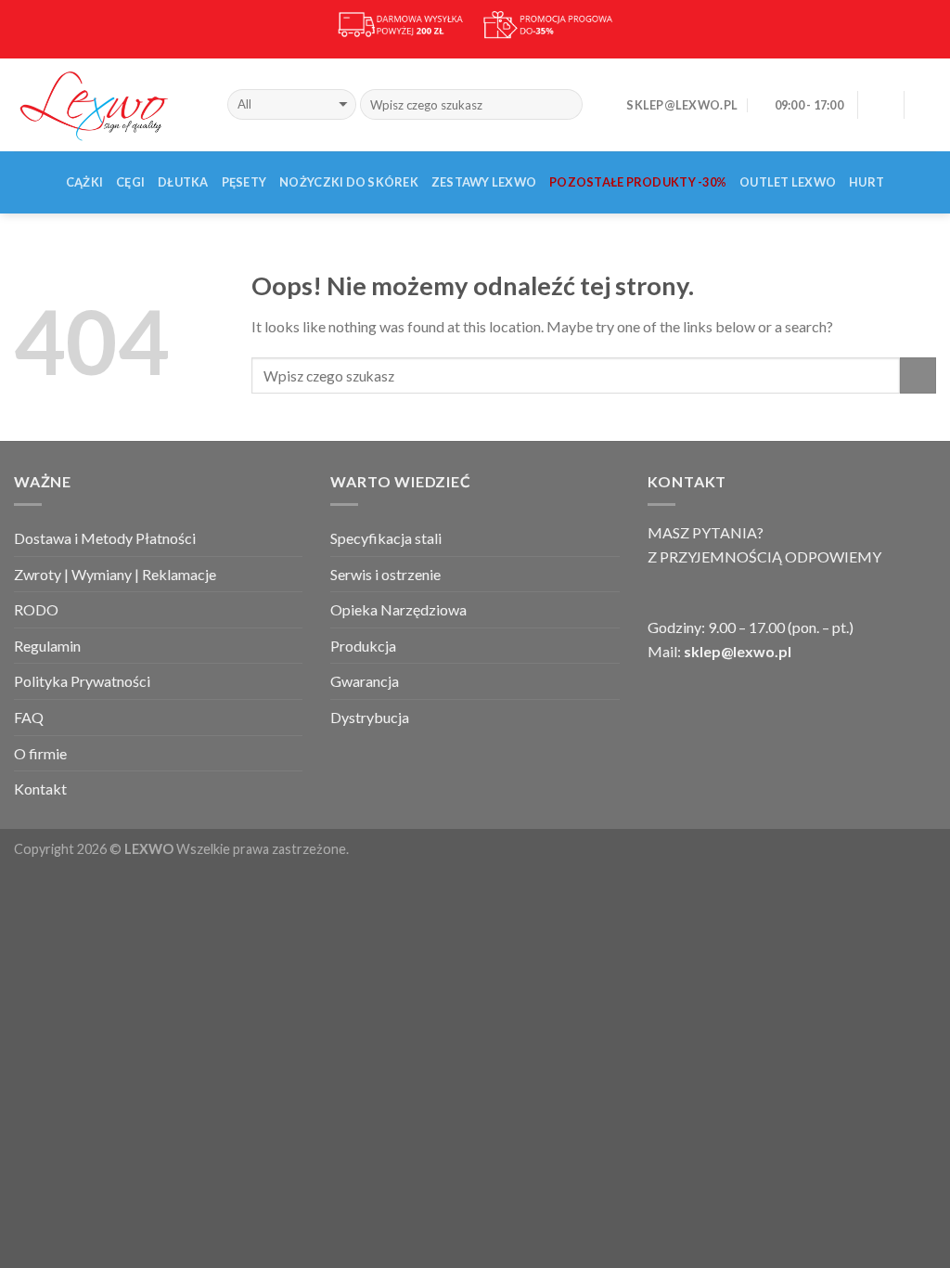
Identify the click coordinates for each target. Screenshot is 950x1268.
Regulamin (47, 645)
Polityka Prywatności (82, 681)
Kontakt (40, 788)
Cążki (84, 182)
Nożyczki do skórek (348, 182)
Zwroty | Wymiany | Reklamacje (115, 574)
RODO (36, 609)
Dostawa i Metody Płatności (105, 538)
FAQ (29, 717)
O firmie (40, 753)
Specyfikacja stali (386, 538)
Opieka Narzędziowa (398, 609)
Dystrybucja (369, 717)
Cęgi (130, 182)
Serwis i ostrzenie (385, 574)
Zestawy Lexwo (483, 182)
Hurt (866, 182)
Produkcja (363, 645)
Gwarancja (364, 681)
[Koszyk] (927, 104)
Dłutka (183, 182)
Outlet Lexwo (787, 182)
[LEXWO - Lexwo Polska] (106, 104)
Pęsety (244, 182)
